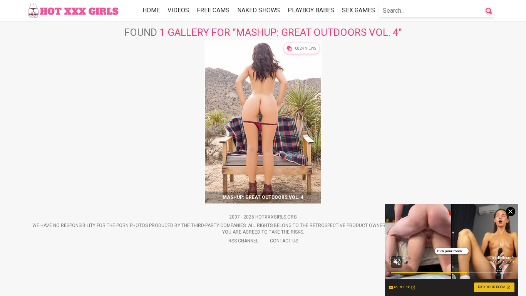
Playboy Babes (311, 10)
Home (151, 10)
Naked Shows (258, 10)
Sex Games (358, 10)
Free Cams (213, 10)
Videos (178, 10)
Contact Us (284, 241)
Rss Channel (243, 241)
